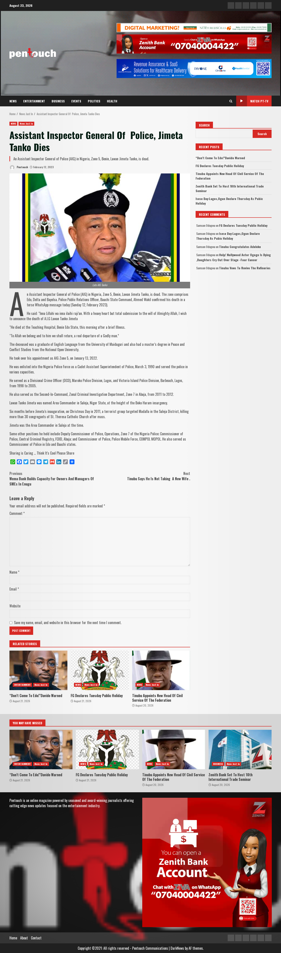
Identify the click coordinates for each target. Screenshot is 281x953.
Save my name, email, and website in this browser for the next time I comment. (67, 622)
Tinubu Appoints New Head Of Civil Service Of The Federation (161, 670)
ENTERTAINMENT (34, 101)
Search (204, 125)
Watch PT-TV (259, 101)
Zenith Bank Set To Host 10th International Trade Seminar (240, 749)
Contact (36, 938)
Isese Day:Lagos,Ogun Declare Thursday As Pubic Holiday (228, 236)
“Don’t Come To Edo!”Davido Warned (38, 670)
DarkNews (177, 948)
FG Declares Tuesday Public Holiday (100, 670)
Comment (17, 513)
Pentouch (22, 167)
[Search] (230, 101)
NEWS (13, 101)
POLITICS (94, 101)
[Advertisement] (194, 27)
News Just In (26, 123)
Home (13, 938)
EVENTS (76, 101)
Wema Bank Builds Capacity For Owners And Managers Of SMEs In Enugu (51, 479)
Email (14, 589)
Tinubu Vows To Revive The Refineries (244, 268)
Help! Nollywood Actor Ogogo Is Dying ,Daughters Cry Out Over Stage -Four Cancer (233, 257)
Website (14, 606)
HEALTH (112, 101)
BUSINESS (58, 101)
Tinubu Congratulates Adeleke (240, 246)
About (24, 938)
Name (14, 572)
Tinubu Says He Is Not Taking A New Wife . (158, 476)
